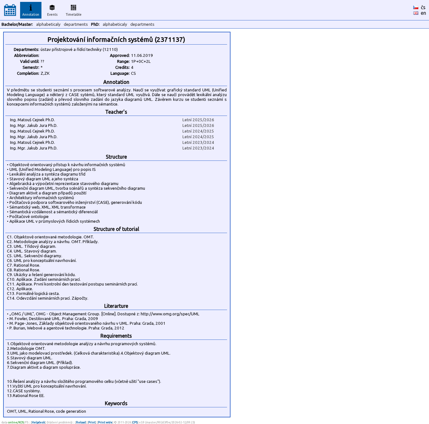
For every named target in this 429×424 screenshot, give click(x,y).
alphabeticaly (48, 24)
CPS (135, 422)
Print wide (105, 422)
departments (76, 24)
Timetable (74, 14)
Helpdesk (38, 422)
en (423, 13)
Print (91, 422)
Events (52, 14)
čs (423, 7)
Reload (81, 422)
